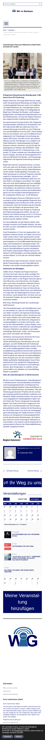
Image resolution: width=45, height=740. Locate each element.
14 (27, 515)
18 (10, 519)
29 (16, 507)
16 (38, 515)
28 (10, 507)
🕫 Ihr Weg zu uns (22, 482)
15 (32, 515)
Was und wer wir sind (10, 688)
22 (32, 519)
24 (5, 579)
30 (21, 507)
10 (5, 515)
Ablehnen (18, 736)
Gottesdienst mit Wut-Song (22, 546)
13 (21, 515)
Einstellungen (18, 731)
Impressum (7, 691)
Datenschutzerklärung (10, 694)
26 (16, 579)
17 (5, 519)
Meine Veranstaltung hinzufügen (22, 602)
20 (21, 519)
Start (4, 30)
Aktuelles (11, 30)
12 (16, 515)
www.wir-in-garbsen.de (10, 722)
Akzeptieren (7, 736)
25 (10, 579)
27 (5, 507)
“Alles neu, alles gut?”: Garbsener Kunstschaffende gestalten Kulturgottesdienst (26, 558)
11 (10, 515)
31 (27, 507)
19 (16, 519)
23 (38, 519)
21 (27, 519)
